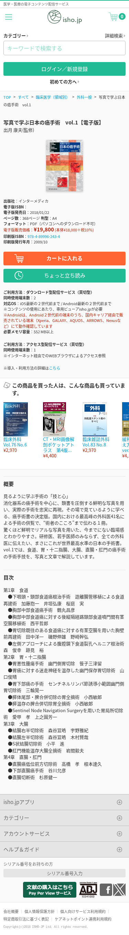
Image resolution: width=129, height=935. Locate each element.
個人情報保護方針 (39, 911)
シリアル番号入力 (65, 873)
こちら (54, 368)
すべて (23, 97)
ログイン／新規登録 (64, 68)
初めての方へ (64, 81)
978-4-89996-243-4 (44, 236)
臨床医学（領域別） (53, 97)
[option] (20, 427)
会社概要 (11, 911)
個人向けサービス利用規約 (83, 911)
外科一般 (84, 97)
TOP (7, 97)
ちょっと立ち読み (64, 275)
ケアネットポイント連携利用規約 (83, 919)
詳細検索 (114, 35)
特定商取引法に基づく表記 (26, 919)
